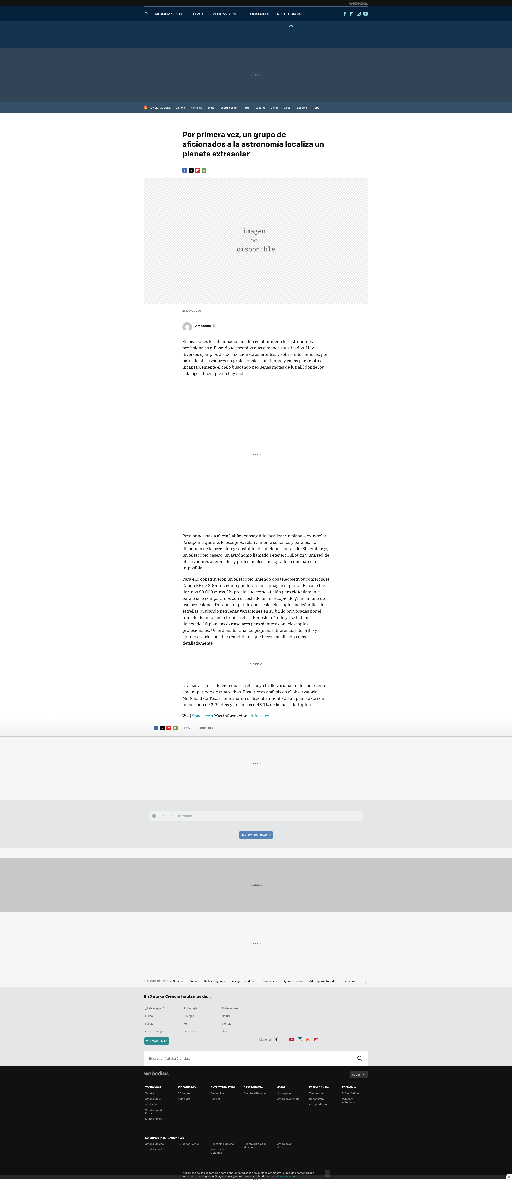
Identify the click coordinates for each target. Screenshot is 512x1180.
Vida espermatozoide (322, 981)
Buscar (359, 1058)
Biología (189, 1016)
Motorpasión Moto (288, 1099)
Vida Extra (184, 1099)
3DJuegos (184, 1093)
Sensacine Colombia (217, 1150)
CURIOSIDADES (257, 13)
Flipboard (351, 13)
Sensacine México (222, 1144)
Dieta (211, 107)
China (274, 107)
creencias (190, 1031)
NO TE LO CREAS (289, 13)
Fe (185, 1023)
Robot (316, 107)
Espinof (215, 1099)
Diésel (287, 107)
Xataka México (154, 1144)
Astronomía (205, 728)
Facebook (344, 13)
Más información (285, 1176)
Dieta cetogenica (215, 981)
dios (225, 1031)
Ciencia (180, 107)
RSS (308, 1039)
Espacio (302, 107)
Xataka (149, 1093)
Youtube (365, 13)
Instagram (358, 13)
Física (149, 1016)
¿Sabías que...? (154, 1008)
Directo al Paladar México (255, 1145)
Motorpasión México (284, 1145)
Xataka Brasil (153, 1149)
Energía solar (228, 107)
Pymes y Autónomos (349, 1100)
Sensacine (217, 1093)
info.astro (260, 716)
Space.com (202, 716)
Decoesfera (316, 1099)
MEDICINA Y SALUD (169, 13)
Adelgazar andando (244, 981)
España (260, 107)
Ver (258, 835)
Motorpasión (284, 1093)
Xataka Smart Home (153, 1111)
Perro (246, 107)
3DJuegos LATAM (188, 1144)
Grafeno (178, 981)
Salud (226, 1016)
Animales (196, 107)
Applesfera (152, 1104)
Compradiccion (318, 1104)
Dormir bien (270, 981)
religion (150, 1023)
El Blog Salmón (351, 1093)
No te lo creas (231, 1008)
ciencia (226, 1023)
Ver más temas (156, 1041)
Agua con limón (293, 981)
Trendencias (317, 1093)
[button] (205, 325)
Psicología (190, 1008)
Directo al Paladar (255, 1093)
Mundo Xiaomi (154, 1119)
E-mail (204, 170)
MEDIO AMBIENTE (225, 13)
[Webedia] (358, 3)
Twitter (191, 170)
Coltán (193, 981)
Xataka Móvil (153, 1099)
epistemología (154, 1031)
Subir (356, 1074)
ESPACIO (197, 13)
